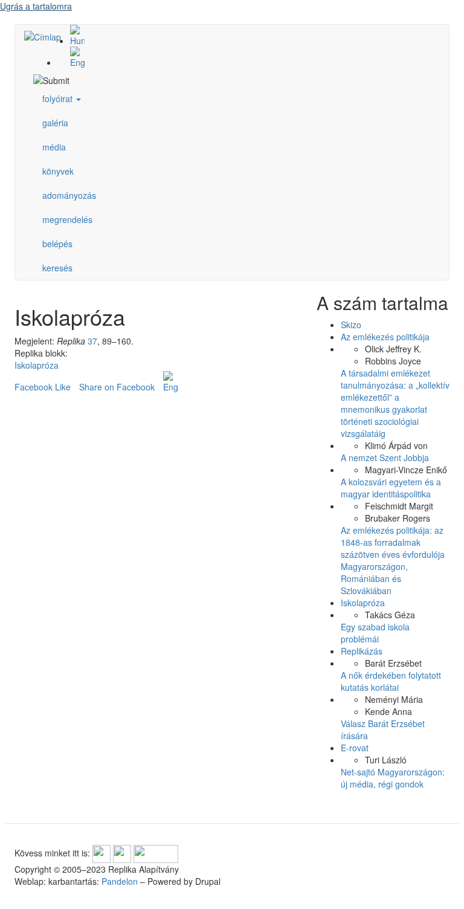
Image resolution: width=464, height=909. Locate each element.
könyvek (58, 171)
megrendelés (67, 219)
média (54, 147)
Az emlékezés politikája (385, 337)
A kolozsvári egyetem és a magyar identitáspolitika (391, 488)
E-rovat (355, 748)
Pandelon (120, 881)
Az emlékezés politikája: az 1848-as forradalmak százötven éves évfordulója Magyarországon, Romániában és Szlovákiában (393, 560)
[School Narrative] (244, 57)
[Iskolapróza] (244, 36)
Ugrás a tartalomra (36, 6)
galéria (55, 123)
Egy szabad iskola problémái (375, 633)
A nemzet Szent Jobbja (385, 457)
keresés (57, 268)
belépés (57, 244)
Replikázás (361, 651)
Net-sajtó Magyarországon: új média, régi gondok (393, 778)
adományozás (69, 195)
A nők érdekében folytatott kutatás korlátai (391, 681)
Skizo (351, 325)
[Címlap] (47, 36)
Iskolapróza (36, 365)
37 (92, 341)
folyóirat (58, 98)
